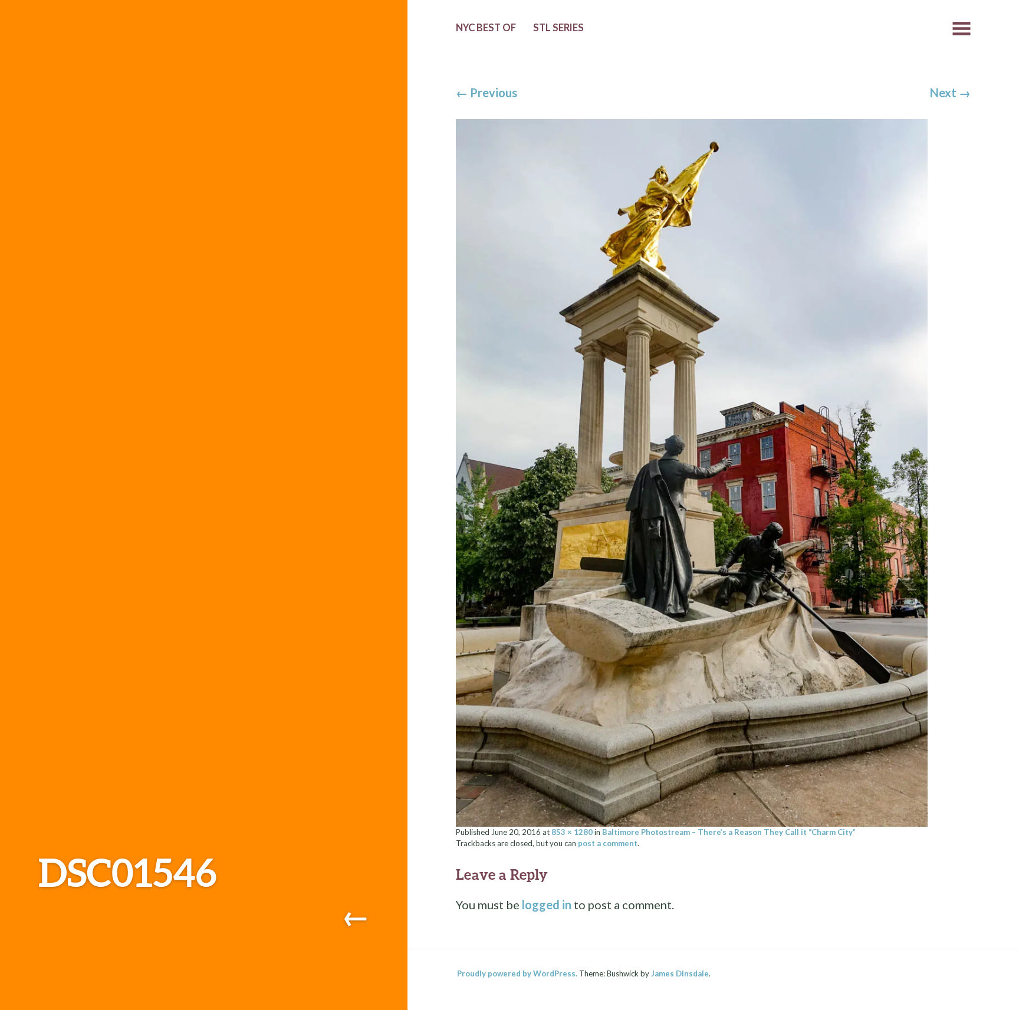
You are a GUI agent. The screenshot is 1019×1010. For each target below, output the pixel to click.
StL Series (558, 28)
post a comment (607, 843)
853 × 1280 (572, 832)
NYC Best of (486, 28)
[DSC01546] (692, 471)
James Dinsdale (680, 973)
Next (950, 92)
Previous (486, 92)
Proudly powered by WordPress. (517, 973)
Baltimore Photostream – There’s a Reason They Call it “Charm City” (729, 832)
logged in (546, 904)
